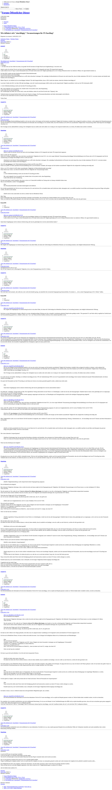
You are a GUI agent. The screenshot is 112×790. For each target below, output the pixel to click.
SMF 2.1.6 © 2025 (8, 788)
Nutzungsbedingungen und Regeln (15, 786)
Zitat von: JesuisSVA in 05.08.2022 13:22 (14, 696)
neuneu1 (3, 46)
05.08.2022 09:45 (5, 266)
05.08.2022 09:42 (5, 243)
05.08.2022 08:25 (5, 119)
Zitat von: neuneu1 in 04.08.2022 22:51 (13, 150)
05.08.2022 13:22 (5, 589)
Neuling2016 (22, 28)
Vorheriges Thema (5, 39)
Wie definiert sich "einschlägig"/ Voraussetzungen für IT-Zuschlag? (17, 61)
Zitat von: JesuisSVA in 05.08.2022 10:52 (14, 446)
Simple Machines (17, 788)
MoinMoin (3, 130)
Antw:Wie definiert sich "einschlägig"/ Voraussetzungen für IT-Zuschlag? (18, 117)
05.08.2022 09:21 (5, 148)
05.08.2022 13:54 (5, 612)
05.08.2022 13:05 (5, 479)
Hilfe (5, 786)
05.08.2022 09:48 (5, 290)
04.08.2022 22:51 (5, 62)
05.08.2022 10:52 (5, 336)
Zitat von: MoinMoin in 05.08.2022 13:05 (14, 615)
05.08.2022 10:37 (5, 305)
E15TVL (28, 28)
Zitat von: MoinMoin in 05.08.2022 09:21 (14, 399)
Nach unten (3, 41)
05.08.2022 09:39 (5, 212)
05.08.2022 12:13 (5, 363)
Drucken (3, 40)
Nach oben (3, 772)
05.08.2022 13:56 (5, 725)
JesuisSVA (3, 102)
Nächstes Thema (14, 39)
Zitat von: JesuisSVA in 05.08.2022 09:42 (14, 308)
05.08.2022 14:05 (5, 750)
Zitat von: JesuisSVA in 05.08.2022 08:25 (14, 366)
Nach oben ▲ (28, 786)
